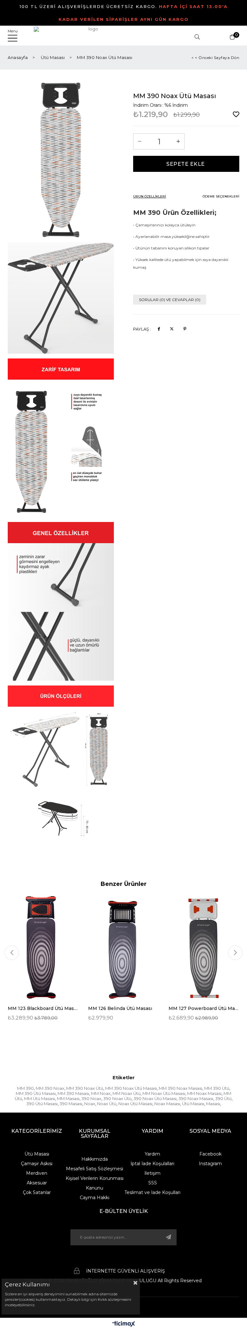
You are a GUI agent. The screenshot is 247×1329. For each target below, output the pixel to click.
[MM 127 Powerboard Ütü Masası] (204, 948)
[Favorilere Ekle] (236, 114)
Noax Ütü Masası (135, 1103)
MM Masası (68, 1098)
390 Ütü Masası (42, 1103)
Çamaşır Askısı (36, 1163)
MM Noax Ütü (127, 1093)
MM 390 (25, 1088)
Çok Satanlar (37, 1192)
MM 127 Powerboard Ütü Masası (204, 1008)
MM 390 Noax (50, 1088)
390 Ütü (223, 1098)
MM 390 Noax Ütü (84, 1088)
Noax (89, 1103)
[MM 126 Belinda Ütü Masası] (123, 948)
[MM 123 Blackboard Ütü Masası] (43, 948)
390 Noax (91, 1098)
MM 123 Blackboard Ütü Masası (43, 1008)
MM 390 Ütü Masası (36, 1093)
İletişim (152, 1173)
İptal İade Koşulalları (152, 1163)
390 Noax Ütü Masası (155, 1098)
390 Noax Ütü (117, 1098)
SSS (152, 1183)
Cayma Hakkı (94, 1197)
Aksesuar (37, 1183)
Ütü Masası (193, 1103)
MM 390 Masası (73, 1093)
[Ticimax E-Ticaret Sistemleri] (123, 1324)
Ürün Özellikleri (149, 196)
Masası (213, 1103)
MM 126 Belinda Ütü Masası (120, 1008)
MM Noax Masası (204, 1093)
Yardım (152, 1154)
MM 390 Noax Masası (180, 1088)
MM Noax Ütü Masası (163, 1093)
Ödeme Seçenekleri (221, 196)
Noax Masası (167, 1103)
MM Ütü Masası (39, 1098)
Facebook (210, 1154)
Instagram (210, 1163)
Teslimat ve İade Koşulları (152, 1192)
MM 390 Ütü (216, 1088)
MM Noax (101, 1093)
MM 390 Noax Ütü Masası (131, 1088)
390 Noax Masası (195, 1098)
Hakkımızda (94, 1159)
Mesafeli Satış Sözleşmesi (94, 1169)
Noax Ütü (106, 1103)
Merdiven (36, 1173)
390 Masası (70, 1103)
